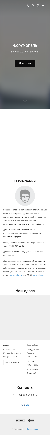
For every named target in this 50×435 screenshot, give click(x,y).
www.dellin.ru (15, 275)
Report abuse (32, 429)
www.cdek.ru (38, 275)
